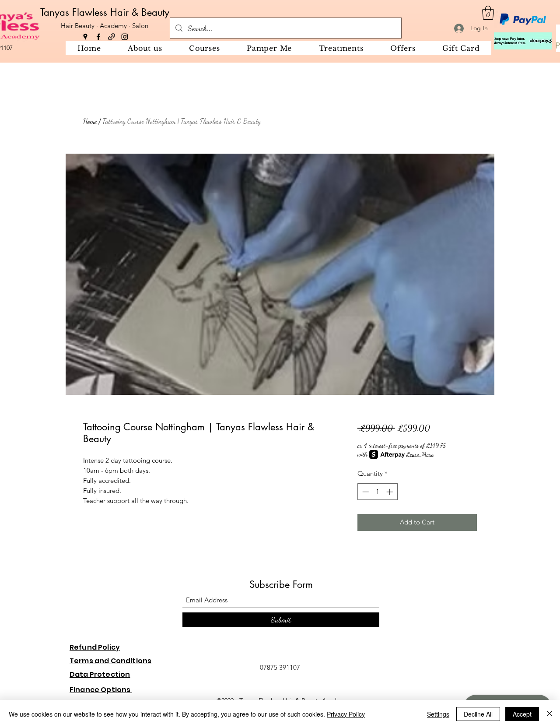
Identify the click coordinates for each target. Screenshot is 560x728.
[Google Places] (85, 36)
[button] (488, 13)
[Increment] (390, 492)
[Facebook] (98, 36)
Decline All (478, 714)
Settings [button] (438, 714)
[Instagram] (124, 36)
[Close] (549, 714)
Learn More (420, 454)
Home (90, 121)
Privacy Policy (346, 714)
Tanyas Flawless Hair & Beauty (104, 12)
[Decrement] (365, 492)
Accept (522, 714)
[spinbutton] (377, 492)
